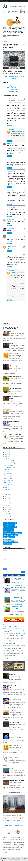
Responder (9, 125)
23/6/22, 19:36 (12, 98)
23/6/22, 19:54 (12, 171)
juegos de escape (8, 522)
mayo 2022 (7, 476)
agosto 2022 (7, 469)
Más (21, 585)
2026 (6, 450)
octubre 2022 (7, 465)
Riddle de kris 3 (13, 734)
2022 (6, 458)
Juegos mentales (8, 537)
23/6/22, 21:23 (11, 219)
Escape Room (7, 529)
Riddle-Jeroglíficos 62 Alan (16, 434)
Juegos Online (15, 49)
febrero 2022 (7, 482)
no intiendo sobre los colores (11, 657)
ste (7, 219)
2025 (6, 452)
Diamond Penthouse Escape (16, 780)
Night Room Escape (18, 597)
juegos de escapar (8, 526)
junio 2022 (7, 473)
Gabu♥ (8, 143)
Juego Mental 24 (13, 353)
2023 (6, 456)
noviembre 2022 (8, 463)
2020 (6, 489)
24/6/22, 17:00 (14, 236)
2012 (6, 507)
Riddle (17, 533)
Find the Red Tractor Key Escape (18, 607)
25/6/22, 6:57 (14, 246)
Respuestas (11, 129)
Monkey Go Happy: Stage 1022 (18, 588)
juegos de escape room (9, 541)
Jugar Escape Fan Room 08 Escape (14, 825)
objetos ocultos (7, 533)
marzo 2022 (7, 480)
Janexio (9, 246)
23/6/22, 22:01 (11, 228)
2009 (6, 514)
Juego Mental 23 (13, 757)
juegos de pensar (8, 539)
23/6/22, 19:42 (13, 143)
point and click (7, 531)
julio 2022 (6, 471)
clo (7, 228)
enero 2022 (7, 484)
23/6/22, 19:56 (12, 190)
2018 (6, 494)
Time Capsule (12, 710)
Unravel (11, 343)
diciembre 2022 (8, 460)
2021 (6, 487)
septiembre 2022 (8, 467)
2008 (6, 516)
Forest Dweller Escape (15, 376)
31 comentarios (17, 604)
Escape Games (9, 49)
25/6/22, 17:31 (12, 254)
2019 (6, 492)
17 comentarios (17, 585)
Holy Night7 (12, 331)
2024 (6, 454)
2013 (6, 505)
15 (23, 44)
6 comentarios (16, 614)
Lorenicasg (14, 131)
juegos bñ (6, 543)
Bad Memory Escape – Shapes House (11, 46)
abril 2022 (7, 478)
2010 (6, 511)
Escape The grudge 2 (14, 722)
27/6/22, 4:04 (19, 131)
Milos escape (12, 409)
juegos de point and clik (9, 535)
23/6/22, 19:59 (12, 207)
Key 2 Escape (12, 365)
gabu (8, 98)
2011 (6, 509)
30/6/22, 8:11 (18, 283)
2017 (6, 496)
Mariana (9, 236)
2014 (6, 503)
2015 (6, 500)
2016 (6, 498)
